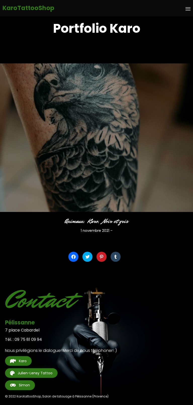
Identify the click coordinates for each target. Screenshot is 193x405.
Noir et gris (115, 221)
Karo (93, 221)
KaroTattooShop (28, 8)
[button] (18, 361)
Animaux (74, 221)
